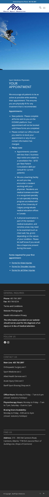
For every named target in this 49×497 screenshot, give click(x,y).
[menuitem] (39, 7)
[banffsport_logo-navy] (20, 7)
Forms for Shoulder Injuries (23, 266)
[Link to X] (40, 493)
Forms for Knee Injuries (22, 263)
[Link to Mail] (43, 493)
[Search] (39, 7)
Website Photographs (13, 310)
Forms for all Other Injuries (23, 270)
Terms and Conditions (13, 306)
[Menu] (44, 8)
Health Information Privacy (15, 315)
